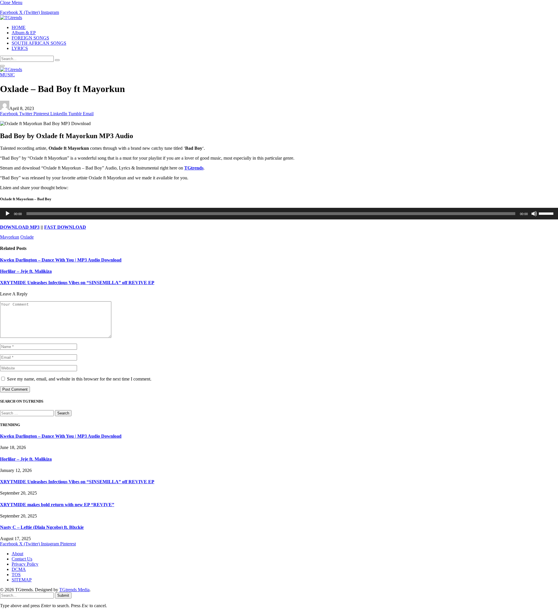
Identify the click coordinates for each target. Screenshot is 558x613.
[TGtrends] (11, 17)
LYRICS (20, 48)
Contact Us (22, 558)
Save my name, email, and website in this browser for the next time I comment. (79, 378)
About (17, 553)
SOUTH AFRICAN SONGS (39, 43)
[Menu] (2, 66)
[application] (279, 213)
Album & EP (24, 32)
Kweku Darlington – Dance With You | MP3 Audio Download (60, 259)
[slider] (547, 213)
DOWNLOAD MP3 (20, 227)
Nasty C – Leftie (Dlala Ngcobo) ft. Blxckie (42, 527)
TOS (16, 574)
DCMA (19, 569)
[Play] (7, 214)
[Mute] (534, 214)
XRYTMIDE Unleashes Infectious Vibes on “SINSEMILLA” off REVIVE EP (77, 282)
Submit (63, 595)
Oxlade (27, 237)
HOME (19, 27)
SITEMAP (22, 579)
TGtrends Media (74, 589)
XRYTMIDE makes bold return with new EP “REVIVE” (57, 504)
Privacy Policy (25, 564)
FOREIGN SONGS (30, 37)
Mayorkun (9, 237)
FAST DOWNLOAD (65, 227)
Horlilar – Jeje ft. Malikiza (26, 271)
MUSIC (7, 74)
